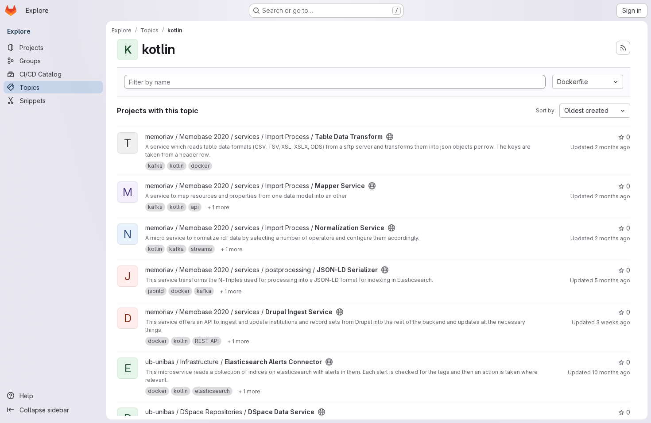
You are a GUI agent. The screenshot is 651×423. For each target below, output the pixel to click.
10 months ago (611, 372)
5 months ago (612, 280)
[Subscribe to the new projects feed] (623, 48)
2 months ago (612, 147)
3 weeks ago (613, 322)
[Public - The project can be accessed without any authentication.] (389, 136)
